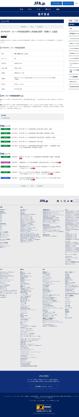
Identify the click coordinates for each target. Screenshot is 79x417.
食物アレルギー (23, 322)
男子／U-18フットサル (4, 236)
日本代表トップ (3, 209)
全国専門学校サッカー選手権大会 (26, 240)
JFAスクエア (2, 282)
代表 (21, 9)
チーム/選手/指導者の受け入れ (48, 324)
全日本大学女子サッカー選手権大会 (72, 215)
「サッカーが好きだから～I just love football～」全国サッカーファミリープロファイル (9, 291)
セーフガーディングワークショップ (27, 354)
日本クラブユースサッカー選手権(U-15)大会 (51, 230)
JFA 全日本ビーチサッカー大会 (71, 257)
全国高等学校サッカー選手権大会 (49, 216)
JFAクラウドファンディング (25, 362)
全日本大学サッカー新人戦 (25, 231)
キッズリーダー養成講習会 (5, 285)
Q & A (66, 313)
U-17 (1, 219)
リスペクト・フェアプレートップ (26, 330)
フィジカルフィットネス (25, 305)
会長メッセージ (68, 273)
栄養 (21, 323)
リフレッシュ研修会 (24, 293)
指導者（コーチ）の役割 (25, 287)
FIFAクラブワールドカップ (25, 242)
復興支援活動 (45, 310)
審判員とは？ (22, 274)
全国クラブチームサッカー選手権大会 (27, 222)
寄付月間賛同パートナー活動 (48, 316)
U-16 (1, 220)
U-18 (1, 218)
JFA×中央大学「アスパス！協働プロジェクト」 (52, 301)
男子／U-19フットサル (4, 234)
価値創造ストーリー (69, 283)
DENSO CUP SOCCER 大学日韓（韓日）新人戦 (29, 235)
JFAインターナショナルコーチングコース (28, 309)
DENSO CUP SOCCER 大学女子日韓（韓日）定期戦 (30, 236)
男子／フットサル (3, 233)
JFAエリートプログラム (47, 277)
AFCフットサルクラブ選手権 (70, 254)
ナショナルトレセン (46, 276)
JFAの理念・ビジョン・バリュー (44, 386)
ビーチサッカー (3, 240)
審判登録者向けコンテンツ (25, 280)
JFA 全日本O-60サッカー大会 (71, 236)
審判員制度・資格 (23, 277)
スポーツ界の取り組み (24, 348)
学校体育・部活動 (3, 286)
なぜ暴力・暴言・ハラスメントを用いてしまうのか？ (30, 338)
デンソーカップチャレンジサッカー (27, 232)
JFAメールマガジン (69, 317)
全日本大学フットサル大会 (70, 246)
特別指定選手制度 (6, 118)
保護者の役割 (22, 342)
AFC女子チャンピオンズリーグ (71, 228)
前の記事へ (23, 26)
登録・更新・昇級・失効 (25, 300)
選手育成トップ (46, 272)
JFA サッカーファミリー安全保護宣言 (27, 333)
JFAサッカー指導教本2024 (25, 296)
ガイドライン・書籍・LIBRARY (26, 328)
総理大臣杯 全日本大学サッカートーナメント (29, 230)
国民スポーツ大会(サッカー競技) (26, 219)
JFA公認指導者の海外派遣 (25, 308)
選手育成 (44, 14)
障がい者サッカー (3, 287)
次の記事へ (40, 26)
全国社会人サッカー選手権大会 (26, 223)
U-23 (1, 214)
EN (76, 3)
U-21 (1, 215)
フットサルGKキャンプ (47, 282)
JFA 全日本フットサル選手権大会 (71, 242)
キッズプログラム (3, 283)
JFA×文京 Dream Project (69, 289)
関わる (48, 9)
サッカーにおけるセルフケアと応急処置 (28, 326)
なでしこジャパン (3, 225)
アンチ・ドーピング (24, 321)
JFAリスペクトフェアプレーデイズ (27, 349)
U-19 (1, 216)
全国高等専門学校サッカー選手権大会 (27, 238)
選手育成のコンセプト (47, 273)
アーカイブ (31, 400)
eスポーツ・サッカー (4, 244)
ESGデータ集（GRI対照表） (70, 282)
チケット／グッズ (68, 307)
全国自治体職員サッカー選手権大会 (27, 224)
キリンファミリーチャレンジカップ (7, 279)
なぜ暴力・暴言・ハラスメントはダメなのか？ (29, 340)
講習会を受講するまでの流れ (25, 291)
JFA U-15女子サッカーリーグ (70, 221)
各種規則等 (67, 311)
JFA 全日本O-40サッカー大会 (71, 234)
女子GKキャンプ (46, 280)
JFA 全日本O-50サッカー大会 (71, 235)
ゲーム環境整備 (46, 286)
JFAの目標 (67, 276)
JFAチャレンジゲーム (4, 278)
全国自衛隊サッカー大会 (25, 226)
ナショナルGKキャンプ (47, 278)
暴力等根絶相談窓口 (24, 358)
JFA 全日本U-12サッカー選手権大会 (50, 236)
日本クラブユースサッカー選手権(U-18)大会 (51, 220)
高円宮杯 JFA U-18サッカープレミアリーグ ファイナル (53, 211)
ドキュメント (67, 303)
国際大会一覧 (22, 211)
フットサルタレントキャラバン (48, 283)
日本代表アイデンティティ (5, 246)
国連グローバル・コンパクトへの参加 (50, 314)
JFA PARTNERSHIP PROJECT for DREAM (28, 366)
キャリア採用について (52, 400)
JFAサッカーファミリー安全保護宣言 (50, 300)
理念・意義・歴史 (23, 299)
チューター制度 (23, 303)
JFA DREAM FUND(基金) (25, 364)
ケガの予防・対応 (23, 324)
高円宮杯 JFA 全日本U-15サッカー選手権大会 (51, 226)
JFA (44, 269)
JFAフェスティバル (3, 289)
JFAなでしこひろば (3, 277)
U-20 (1, 226)
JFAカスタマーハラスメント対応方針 (44, 397)
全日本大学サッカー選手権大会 (26, 228)
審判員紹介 (22, 278)
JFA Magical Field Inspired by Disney (7, 276)
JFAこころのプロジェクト (48, 303)
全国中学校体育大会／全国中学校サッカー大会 (52, 227)
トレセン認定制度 (46, 274)
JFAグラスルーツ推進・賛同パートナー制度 (8, 293)
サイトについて (8, 396)
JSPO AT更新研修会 (24, 319)
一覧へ (32, 26)
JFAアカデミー (45, 287)
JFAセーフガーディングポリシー (26, 334)
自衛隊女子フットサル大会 (70, 245)
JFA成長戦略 (67, 277)
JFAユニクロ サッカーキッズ (5, 274)
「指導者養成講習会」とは (25, 289)
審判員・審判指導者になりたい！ (26, 276)
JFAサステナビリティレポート (48, 313)
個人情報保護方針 (34, 396)
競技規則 (22, 281)
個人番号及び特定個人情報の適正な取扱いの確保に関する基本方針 (56, 396)
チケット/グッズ (68, 3)
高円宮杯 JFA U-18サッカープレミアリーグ (51, 212)
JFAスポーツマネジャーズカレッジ (49, 306)
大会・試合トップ (23, 209)
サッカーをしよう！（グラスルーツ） (7, 272)
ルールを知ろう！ (68, 259)
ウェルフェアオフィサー (25, 350)
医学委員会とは (23, 327)
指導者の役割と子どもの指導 (25, 341)
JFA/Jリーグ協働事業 (47, 291)
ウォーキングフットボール (5, 281)
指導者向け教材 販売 (24, 297)
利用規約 (27, 396)
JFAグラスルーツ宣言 (4, 273)
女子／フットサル (3, 237)
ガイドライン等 (23, 311)
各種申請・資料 (23, 301)
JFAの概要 (67, 274)
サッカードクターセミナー (25, 318)
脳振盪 (21, 314)
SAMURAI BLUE (3, 213)
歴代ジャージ (2, 247)
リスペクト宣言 (23, 332)
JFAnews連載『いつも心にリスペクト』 (28, 344)
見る (30, 9)
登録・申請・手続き (69, 280)
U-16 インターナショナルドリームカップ (50, 222)
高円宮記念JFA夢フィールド (48, 290)
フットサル (67, 299)
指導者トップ (22, 286)
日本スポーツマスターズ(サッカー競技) (27, 227)
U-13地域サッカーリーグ (47, 228)
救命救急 (22, 317)
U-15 (1, 221)
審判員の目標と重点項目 (25, 283)
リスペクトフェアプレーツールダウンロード (28, 357)
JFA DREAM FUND (68, 290)
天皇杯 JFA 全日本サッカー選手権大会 (27, 214)
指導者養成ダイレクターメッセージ (27, 288)
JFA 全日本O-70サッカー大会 (71, 238)
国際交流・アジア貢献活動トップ (49, 318)
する (39, 9)
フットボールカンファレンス (25, 295)
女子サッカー (67, 297)
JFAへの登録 (56, 3)
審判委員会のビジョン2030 (25, 273)
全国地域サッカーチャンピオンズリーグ (28, 221)
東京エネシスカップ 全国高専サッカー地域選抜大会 (30, 239)
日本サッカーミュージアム (70, 263)
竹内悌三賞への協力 (46, 304)
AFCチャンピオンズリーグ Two (26, 218)
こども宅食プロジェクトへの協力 (49, 312)
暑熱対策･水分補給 (24, 315)
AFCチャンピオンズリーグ (25, 215)
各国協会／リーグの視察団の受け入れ (50, 326)
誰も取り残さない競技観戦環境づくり (50, 297)
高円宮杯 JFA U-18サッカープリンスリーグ (51, 213)
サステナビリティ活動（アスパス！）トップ (51, 295)
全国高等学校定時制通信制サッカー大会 (50, 219)
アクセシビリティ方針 (18, 396)
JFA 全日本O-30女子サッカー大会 (71, 212)
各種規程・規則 (68, 278)
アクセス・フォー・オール (70, 287)
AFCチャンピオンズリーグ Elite (26, 217)
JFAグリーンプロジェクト (48, 296)
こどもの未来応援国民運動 (48, 305)
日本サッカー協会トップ (69, 272)
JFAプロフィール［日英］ (70, 291)
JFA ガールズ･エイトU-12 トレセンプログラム (51, 281)
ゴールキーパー (23, 304)
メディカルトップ (23, 313)
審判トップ (22, 272)
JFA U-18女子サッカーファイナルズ (72, 216)
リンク (66, 315)
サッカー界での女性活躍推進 (48, 299)
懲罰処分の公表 (23, 359)
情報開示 (66, 281)
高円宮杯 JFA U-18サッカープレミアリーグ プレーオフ (53, 215)
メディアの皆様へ (41, 400)
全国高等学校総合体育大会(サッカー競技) (51, 217)
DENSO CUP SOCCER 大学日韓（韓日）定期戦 (29, 234)
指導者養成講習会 (23, 292)
